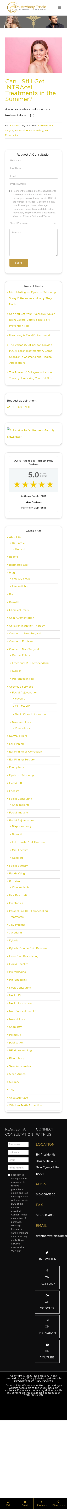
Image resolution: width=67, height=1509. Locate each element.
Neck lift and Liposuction (31, 772)
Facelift (20, 756)
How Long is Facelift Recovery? (29, 393)
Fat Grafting (17, 931)
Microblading (17, 1030)
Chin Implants (20, 862)
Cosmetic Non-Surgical (24, 707)
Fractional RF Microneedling (29, 130)
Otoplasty (15, 1084)
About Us (15, 595)
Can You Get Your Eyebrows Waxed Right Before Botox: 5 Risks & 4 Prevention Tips (32, 377)
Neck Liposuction (20, 1061)
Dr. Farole (14, 125)
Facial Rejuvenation (24, 750)
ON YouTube (47, 1412)
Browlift (14, 660)
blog (12, 630)
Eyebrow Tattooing (21, 833)
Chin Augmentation (21, 675)
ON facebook (47, 1338)
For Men (14, 939)
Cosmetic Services (21, 744)
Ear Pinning (16, 801)
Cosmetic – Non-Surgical (25, 691)
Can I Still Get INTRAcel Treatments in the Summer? (30, 90)
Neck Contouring (20, 1045)
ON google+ (47, 1363)
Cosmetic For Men (21, 699)
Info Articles (20, 644)
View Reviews (34, 560)
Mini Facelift (23, 764)
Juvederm (15, 990)
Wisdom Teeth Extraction (25, 1163)
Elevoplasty (16, 825)
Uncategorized (18, 1155)
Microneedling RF (23, 736)
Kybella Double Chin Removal (28, 1006)
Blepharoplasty (19, 622)
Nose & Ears (17, 1077)
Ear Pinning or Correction (25, 809)
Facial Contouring (20, 856)
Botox (13, 652)
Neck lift (17, 915)
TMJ (11, 1147)
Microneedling (18, 1037)
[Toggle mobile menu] (60, 7)
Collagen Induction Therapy (27, 683)
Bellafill (14, 614)
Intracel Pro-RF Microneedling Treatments (28, 972)
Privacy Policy (26, 1436)
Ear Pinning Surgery (22, 817)
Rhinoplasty (22, 786)
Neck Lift (15, 1053)
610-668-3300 (20, 465)
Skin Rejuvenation (20, 1124)
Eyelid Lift (15, 841)
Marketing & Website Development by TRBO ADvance (38, 1437)
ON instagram (47, 1388)
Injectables (16, 961)
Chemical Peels (19, 668)
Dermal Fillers (21, 713)
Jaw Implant (17, 982)
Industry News (21, 636)
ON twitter (47, 1317)
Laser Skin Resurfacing (23, 1014)
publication (16, 1100)
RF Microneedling (20, 1108)
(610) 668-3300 (33, 1453)
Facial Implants (19, 870)
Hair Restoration (19, 953)
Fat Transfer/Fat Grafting (28, 900)
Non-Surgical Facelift (23, 1069)
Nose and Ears (21, 780)
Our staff (20, 607)
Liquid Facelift (18, 1022)
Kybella (16, 729)
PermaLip (15, 1092)
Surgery (14, 1140)
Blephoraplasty (21, 884)
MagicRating (40, 565)
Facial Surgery (18, 923)
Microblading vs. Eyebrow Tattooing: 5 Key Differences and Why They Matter (33, 356)
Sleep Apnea (17, 1132)
